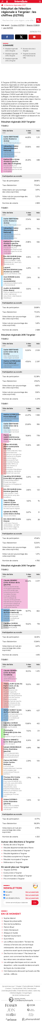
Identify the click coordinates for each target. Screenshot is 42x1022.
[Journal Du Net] (11, 1010)
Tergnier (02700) (10, 870)
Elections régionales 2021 (15, 5)
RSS (25, 988)
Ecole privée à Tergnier (13, 873)
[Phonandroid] (31, 1019)
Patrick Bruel (9, 927)
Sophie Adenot (10, 918)
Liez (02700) (8, 28)
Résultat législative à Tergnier (15, 853)
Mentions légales (15, 993)
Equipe (19, 986)
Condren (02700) (17, 25)
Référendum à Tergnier (13, 862)
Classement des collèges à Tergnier (18, 876)
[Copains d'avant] (11, 1014)
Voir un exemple (32, 892)
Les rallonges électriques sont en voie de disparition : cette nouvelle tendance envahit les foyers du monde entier (21, 965)
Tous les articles (17, 988)
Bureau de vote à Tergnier (14, 845)
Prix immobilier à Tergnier (14, 879)
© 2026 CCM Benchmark (21, 995)
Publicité (37, 986)
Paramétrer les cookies (25, 991)
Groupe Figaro (27, 993)
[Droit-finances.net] (31, 1010)
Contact (8, 988)
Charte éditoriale (27, 986)
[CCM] (31, 1005)
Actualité (8, 892)
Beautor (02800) (33, 25)
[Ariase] (11, 1019)
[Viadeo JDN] (31, 1014)
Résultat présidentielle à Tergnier (17, 851)
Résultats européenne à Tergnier (17, 856)
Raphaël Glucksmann (12, 936)
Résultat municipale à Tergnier (16, 859)
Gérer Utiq (36, 991)
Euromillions (9, 939)
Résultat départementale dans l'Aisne (18, 848)
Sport (7, 895)
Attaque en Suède (11, 933)
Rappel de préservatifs (13, 921)
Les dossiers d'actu (12, 898)
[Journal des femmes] (11, 1005)
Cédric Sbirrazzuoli (11, 930)
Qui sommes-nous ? (8, 986)
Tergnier (25, 54)
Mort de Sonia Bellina (12, 924)
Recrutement (32, 988)
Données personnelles (9, 991)
